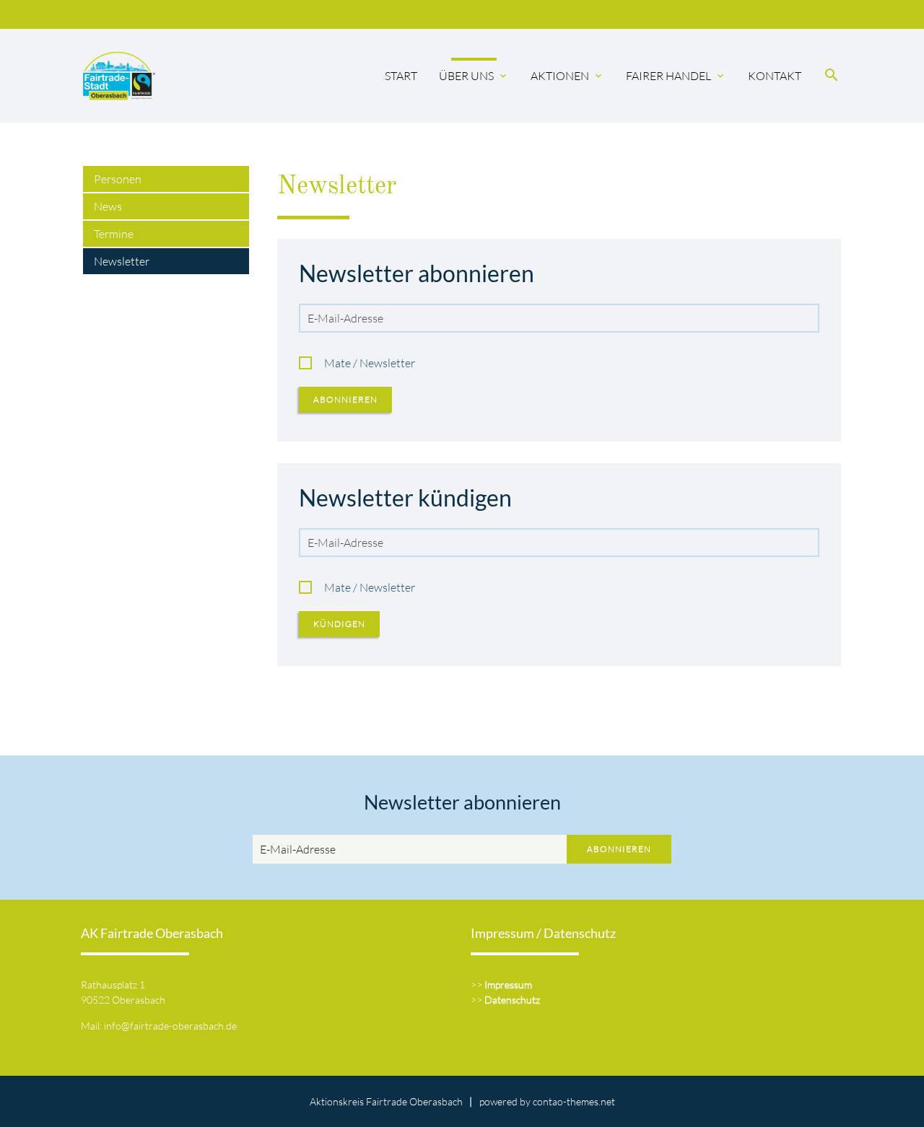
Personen (117, 179)
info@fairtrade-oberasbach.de (170, 1025)
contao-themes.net (574, 1101)
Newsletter (121, 261)
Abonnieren (345, 399)
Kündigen (339, 623)
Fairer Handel (676, 76)
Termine (114, 234)
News (108, 206)
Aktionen (567, 76)
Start (401, 76)
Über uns (474, 76)
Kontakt (774, 76)
